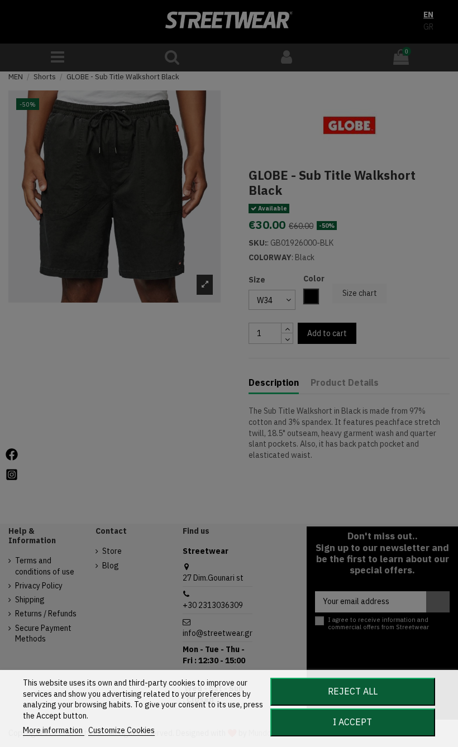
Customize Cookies (121, 730)
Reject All (353, 691)
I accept (352, 721)
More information (53, 730)
